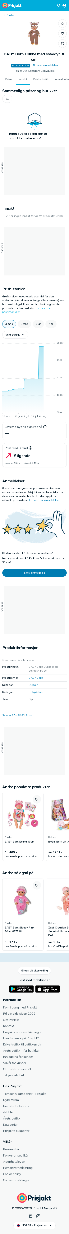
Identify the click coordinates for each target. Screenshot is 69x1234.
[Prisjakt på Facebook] (30, 1216)
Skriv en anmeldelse (45, 65)
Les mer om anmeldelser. (44, 500)
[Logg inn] (64, 5)
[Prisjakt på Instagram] (38, 1216)
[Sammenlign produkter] (62, 43)
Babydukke (36, 692)
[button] (62, 23)
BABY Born (36, 677)
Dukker (11, 14)
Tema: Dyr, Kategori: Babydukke (34, 70)
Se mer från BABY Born (17, 715)
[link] (23, 827)
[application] (34, 380)
